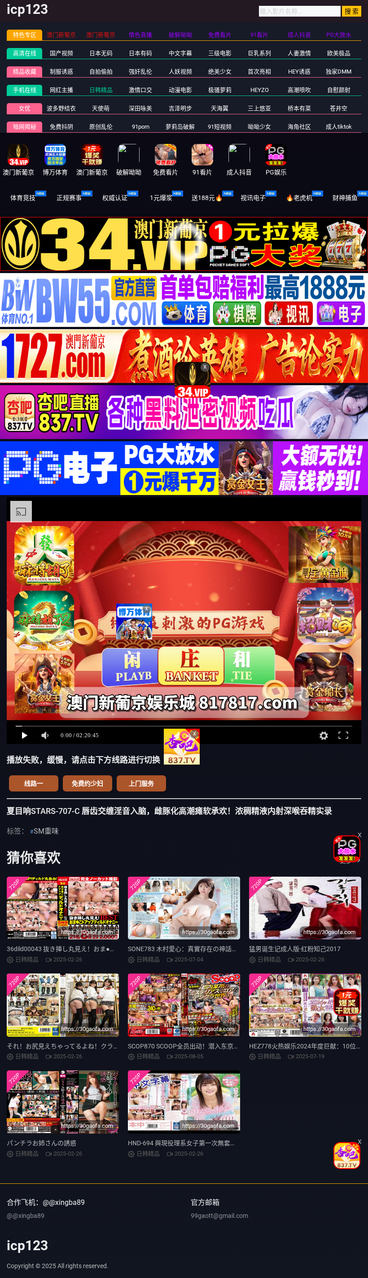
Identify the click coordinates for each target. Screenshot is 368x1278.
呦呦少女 (259, 126)
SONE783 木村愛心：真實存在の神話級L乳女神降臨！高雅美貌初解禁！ (228, 948)
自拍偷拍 (101, 71)
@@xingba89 (25, 1215)
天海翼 (219, 108)
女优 (25, 108)
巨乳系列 (259, 53)
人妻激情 (299, 53)
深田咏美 (140, 108)
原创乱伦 (101, 126)
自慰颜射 (338, 90)
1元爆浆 (161, 197)
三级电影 (220, 53)
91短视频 (220, 126)
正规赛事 (69, 197)
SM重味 (46, 831)
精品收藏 (24, 71)
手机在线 (24, 90)
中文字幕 (180, 53)
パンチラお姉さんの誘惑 (41, 1143)
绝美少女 (220, 71)
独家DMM (338, 71)
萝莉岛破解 (180, 126)
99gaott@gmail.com (219, 1215)
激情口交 (140, 90)
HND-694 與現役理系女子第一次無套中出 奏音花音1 (200, 1143)
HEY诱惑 (299, 71)
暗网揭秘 (24, 126)
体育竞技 (22, 197)
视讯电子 (253, 197)
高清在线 (24, 53)
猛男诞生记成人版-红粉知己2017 (295, 948)
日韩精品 (101, 90)
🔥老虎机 (299, 197)
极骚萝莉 (220, 90)
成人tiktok (339, 126)
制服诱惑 (61, 71)
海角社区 (299, 126)
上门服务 (141, 783)
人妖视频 (180, 71)
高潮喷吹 (299, 90)
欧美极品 (338, 53)
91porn (140, 126)
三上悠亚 (259, 108)
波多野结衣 (61, 108)
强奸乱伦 (140, 71)
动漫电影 (180, 90)
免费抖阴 (61, 126)
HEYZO (259, 90)
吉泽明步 (180, 108)
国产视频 (61, 53)
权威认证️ (114, 197)
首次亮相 (259, 71)
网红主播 (61, 90)
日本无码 (101, 53)
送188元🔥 (207, 197)
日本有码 (140, 53)
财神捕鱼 (345, 197)
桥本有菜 (299, 108)
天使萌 (101, 108)
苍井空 (338, 108)
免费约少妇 (87, 783)
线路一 (33, 783)
